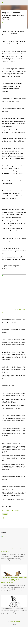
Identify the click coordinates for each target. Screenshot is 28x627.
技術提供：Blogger (14, 621)
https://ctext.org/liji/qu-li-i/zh (11, 510)
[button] (3, 23)
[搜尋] (26, 2)
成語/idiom (4, 514)
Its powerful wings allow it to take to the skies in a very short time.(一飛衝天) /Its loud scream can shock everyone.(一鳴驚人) (14, 580)
